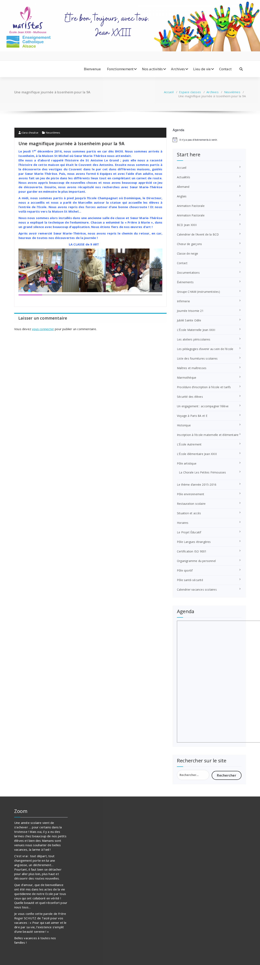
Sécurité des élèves (190, 397)
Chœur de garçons (189, 244)
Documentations (188, 272)
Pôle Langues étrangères (194, 542)
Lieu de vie (202, 69)
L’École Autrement (189, 444)
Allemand (183, 187)
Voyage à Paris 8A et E (192, 416)
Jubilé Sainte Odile (189, 320)
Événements (185, 282)
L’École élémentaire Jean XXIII (197, 454)
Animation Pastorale (191, 206)
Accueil (168, 92)
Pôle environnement (190, 494)
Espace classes (190, 92)
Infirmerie (183, 301)
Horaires (182, 523)
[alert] (209, 139)
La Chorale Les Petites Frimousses (202, 472)
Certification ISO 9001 (191, 551)
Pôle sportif (185, 570)
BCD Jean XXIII (187, 225)
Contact (225, 69)
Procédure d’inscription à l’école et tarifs (204, 387)
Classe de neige (187, 253)
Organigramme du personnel (196, 561)
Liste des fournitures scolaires (197, 358)
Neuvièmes (232, 92)
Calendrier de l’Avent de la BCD (198, 234)
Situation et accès (189, 513)
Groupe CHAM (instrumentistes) (198, 292)
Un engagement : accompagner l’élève (203, 406)
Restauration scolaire (191, 504)
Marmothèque (186, 377)
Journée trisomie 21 (190, 311)
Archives (178, 69)
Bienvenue (92, 69)
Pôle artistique (186, 463)
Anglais (181, 196)
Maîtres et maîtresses (191, 368)
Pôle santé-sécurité (190, 580)
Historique (184, 425)
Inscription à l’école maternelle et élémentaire (207, 435)
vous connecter (43, 329)
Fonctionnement (120, 69)
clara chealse (29, 132)
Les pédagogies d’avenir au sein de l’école (205, 349)
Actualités (183, 177)
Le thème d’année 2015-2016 (196, 484)
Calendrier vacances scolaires (197, 589)
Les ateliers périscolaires (193, 339)
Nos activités (152, 69)
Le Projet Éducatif (189, 532)
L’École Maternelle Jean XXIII (196, 330)
